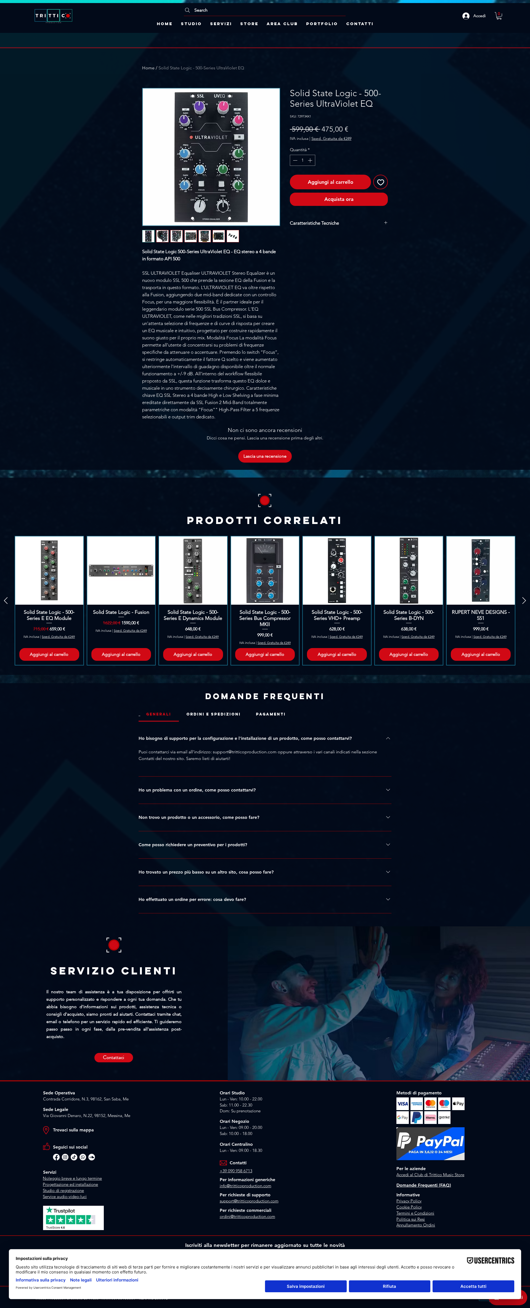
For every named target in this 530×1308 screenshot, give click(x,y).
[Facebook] (56, 1157)
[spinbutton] (302, 160)
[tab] (159, 714)
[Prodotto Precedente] (6, 600)
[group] (265, 600)
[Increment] (310, 160)
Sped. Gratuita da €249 (331, 138)
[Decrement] (294, 160)
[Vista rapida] (49, 570)
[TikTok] (74, 1157)
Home (148, 67)
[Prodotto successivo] (524, 600)
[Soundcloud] (91, 1157)
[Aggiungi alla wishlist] (380, 182)
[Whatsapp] (83, 1157)
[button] (499, 16)
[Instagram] (65, 1157)
